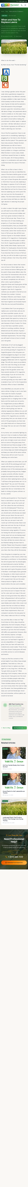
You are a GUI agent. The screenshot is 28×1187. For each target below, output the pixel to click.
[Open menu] (25, 5)
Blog (7, 11)
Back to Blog (6, 728)
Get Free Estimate (19, 728)
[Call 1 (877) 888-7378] (21, 5)
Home (2, 11)
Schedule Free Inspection (15, 862)
